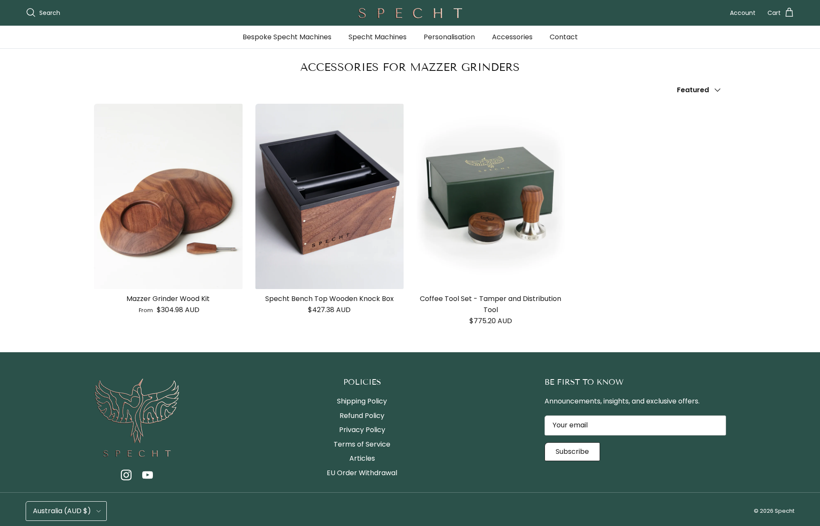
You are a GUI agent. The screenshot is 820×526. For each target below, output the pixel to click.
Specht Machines (377, 37)
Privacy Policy (362, 430)
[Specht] (410, 13)
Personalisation (449, 37)
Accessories (512, 37)
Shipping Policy (362, 401)
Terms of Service (362, 444)
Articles (362, 458)
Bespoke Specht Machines (287, 37)
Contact (564, 37)
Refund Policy (362, 416)
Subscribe (572, 451)
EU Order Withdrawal (362, 473)
